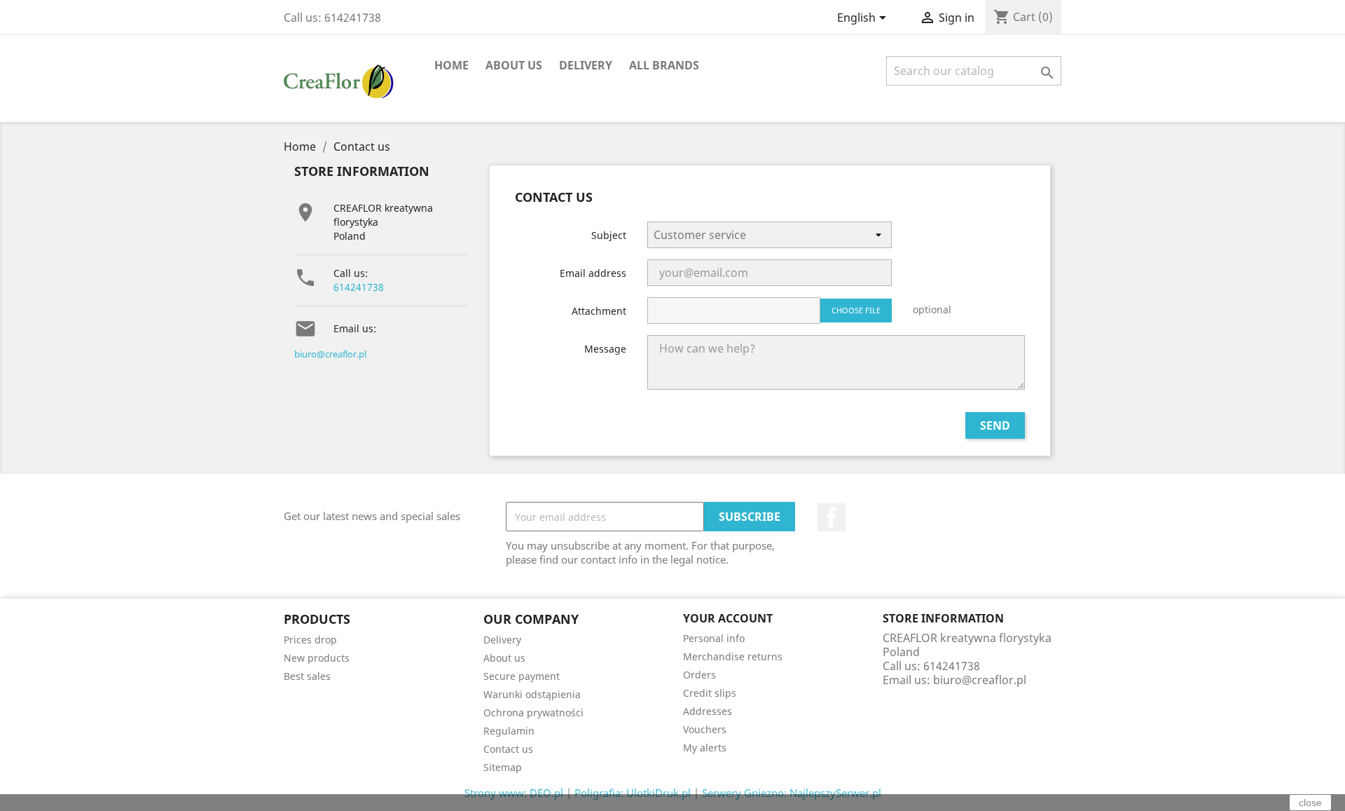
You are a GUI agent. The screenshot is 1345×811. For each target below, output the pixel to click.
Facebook (832, 517)
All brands (664, 65)
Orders (699, 674)
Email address (593, 273)
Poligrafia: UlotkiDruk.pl (632, 793)
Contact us (508, 749)
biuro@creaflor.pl (330, 354)
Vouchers (704, 729)
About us (513, 65)
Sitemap (502, 767)
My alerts (704, 747)
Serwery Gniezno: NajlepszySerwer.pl (791, 793)
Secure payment (521, 676)
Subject (608, 235)
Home (451, 65)
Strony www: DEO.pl (513, 793)
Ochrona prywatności (533, 712)
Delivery (585, 65)
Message (605, 348)
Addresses (707, 711)
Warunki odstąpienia (532, 694)
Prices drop (310, 639)
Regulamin (508, 730)
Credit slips (709, 693)
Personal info (714, 638)
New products (317, 658)
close (1310, 802)
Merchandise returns (732, 656)
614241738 (358, 287)
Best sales (307, 676)
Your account (728, 618)
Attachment (599, 311)
